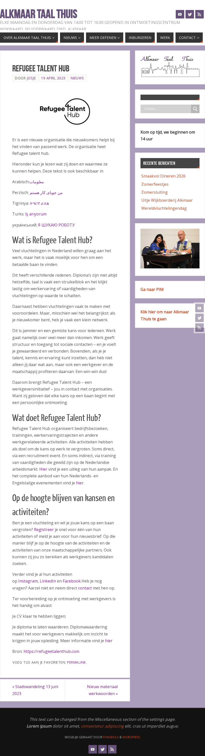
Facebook (72, 581)
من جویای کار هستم (46, 192)
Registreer (44, 529)
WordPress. (131, 737)
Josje (31, 78)
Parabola (111, 737)
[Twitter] (199, 318)
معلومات (36, 182)
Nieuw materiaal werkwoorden (102, 690)
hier (80, 483)
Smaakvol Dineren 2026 (163, 176)
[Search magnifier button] (195, 109)
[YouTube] (199, 308)
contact (85, 588)
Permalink (76, 662)
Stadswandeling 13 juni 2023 (35, 690)
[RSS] (199, 327)
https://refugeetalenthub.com (51, 651)
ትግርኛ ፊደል (39, 203)
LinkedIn (48, 581)
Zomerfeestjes (154, 184)
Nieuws (77, 78)
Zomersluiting (154, 192)
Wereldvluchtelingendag (164, 208)
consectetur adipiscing (102, 726)
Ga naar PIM (152, 289)
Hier (43, 469)
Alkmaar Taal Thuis (38, 14)
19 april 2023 (53, 78)
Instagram (28, 581)
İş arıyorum (35, 214)
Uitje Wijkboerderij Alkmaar (167, 200)
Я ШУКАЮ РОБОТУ (56, 225)
